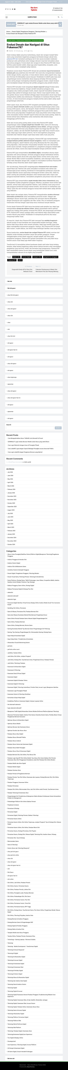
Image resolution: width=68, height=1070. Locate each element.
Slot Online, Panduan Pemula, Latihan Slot (19, 889)
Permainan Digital (12, 812)
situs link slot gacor (13, 295)
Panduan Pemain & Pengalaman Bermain (19, 773)
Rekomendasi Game (13, 841)
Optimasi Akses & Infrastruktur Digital (18, 720)
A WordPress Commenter (15, 462)
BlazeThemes (31, 1067)
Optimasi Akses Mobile (14, 723)
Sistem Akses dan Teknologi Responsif (18, 848)
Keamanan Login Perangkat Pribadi (17, 691)
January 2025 (11, 534)
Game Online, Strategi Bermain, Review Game (20, 625)
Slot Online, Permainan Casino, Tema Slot (19, 903)
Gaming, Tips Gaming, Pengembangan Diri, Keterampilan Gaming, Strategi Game (29, 632)
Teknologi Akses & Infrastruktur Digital (18, 977)
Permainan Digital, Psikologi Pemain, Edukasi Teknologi (23, 815)
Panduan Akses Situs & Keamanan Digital (19, 751)
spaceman (10, 384)
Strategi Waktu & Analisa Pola (16, 929)
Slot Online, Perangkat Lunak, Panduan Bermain (21, 893)
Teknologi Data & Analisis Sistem (17, 984)
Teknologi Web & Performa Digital (17, 1024)
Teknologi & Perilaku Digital (15, 970)
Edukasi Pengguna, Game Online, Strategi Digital (21, 585)
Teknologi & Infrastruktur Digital (16, 957)
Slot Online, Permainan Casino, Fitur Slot (19, 900)
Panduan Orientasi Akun (14, 770)
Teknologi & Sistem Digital (15, 974)
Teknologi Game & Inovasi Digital (17, 1010)
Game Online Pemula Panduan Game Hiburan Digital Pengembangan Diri (27, 618)
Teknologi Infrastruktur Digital (16, 1013)
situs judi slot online (13, 855)
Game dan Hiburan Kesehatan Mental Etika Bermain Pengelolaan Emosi (27, 615)
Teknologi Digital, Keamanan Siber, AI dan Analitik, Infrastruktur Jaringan (27, 1000)
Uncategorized (12, 1041)
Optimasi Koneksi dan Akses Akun (17, 730)
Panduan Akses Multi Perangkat (16, 748)
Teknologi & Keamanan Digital (16, 963)
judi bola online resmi (13, 649)
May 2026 (10, 479)
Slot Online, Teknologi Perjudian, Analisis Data (20, 915)
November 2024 (12, 541)
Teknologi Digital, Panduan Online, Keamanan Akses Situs (23, 1007)
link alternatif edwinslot (14, 704)
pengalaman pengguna (51, 257)
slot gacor (10, 343)
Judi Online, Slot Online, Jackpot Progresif (19, 656)
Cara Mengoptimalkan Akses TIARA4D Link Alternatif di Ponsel (25, 438)
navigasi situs (37, 257)
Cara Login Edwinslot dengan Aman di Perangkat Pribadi (23, 445)
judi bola (10, 646)
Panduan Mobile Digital (14, 767)
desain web (16, 257)
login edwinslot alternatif (14, 708)
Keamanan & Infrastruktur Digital (16, 666)
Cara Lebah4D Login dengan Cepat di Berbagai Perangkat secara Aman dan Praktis (41, 1)
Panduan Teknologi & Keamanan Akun (18, 793)
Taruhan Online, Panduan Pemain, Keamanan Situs (21, 936)
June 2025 (10, 517)
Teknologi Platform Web (14, 1020)
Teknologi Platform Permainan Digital (18, 1017)
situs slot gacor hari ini (14, 398)
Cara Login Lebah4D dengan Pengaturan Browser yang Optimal (25, 452)
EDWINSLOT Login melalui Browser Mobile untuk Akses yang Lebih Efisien (30, 23)
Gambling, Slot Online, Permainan (17, 608)
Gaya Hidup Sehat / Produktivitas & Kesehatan (20, 639)
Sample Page (32, 17)
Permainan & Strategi (13, 808)
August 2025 (11, 510)
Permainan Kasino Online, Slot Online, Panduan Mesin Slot (24, 827)
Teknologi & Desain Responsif (16, 950)
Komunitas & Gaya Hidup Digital (16, 697)
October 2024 (11, 544)
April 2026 (10, 482)
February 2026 (11, 489)
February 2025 (11, 530)
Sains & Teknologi (12, 844)
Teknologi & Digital (13, 953)
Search (8, 425)
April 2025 (10, 524)
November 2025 (12, 499)
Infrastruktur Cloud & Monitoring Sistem (19, 642)
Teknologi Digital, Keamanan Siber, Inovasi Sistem (21, 1003)
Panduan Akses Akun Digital (15, 734)
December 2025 (12, 496)
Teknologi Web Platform (14, 1027)
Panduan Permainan (13, 786)
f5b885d (11, 51)
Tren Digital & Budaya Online (15, 1038)
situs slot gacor (12, 309)
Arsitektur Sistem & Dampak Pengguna (18, 570)
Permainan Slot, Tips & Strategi (16, 838)
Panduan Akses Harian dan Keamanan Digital (20, 744)
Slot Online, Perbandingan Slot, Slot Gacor (19, 896)
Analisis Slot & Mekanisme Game (17, 566)
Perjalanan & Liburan (13, 805)
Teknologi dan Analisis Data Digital (17, 981)
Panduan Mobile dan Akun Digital (17, 763)
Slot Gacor (10, 872)
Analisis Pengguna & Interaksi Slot (17, 559)
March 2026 (11, 486)
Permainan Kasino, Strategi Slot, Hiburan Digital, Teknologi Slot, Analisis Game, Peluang (32, 834)
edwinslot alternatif (13, 596)
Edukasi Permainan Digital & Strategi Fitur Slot (20, 589)
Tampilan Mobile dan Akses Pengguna (18, 932)
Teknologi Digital (12, 988)
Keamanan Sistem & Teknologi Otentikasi (19, 694)
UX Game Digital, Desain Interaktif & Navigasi (20, 1051)
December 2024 (12, 537)
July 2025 (10, 513)
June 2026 (10, 475)
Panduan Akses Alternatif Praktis (17, 737)
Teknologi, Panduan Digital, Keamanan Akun (20, 1031)
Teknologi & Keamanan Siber (15, 967)
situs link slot (11, 336)
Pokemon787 (12, 260)
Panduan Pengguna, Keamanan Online (18, 782)
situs (9, 322)
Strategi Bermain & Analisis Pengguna (18, 919)
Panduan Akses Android (14, 741)
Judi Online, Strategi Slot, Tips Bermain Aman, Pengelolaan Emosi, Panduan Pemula (31, 660)
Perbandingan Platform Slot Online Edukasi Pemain (22, 801)
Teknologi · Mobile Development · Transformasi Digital (23, 946)
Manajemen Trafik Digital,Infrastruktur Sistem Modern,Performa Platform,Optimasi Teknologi (33, 711)
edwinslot (10, 592)
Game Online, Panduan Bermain (16, 622)
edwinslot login (12, 599)
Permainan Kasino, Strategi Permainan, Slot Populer (22, 831)
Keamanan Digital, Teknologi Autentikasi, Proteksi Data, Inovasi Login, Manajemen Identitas (33, 687)
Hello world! (27, 462)
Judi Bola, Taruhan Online (14, 653)
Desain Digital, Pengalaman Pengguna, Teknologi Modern (25, 40)
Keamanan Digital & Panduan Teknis (17, 680)
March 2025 (11, 527)
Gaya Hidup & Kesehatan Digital (16, 635)
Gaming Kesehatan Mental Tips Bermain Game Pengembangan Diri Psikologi (29, 629)
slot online (10, 879)
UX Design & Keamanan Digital (16, 1048)
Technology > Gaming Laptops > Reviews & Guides (21, 939)
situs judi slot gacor (13, 851)
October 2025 (11, 503)
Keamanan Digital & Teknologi (16, 684)
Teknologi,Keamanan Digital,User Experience (20, 1034)
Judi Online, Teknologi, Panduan (16, 663)
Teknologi (10, 943)
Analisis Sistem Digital (14, 563)
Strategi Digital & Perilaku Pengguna (17, 926)
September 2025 (12, 506)
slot (9, 329)
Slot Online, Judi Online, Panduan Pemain (19, 882)
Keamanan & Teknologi (14, 670)
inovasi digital (26, 257)
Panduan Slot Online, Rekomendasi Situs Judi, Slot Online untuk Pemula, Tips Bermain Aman (33, 789)
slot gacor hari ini (12, 350)
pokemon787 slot (12, 59)
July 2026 (10, 472)
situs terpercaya (12, 377)
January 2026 (11, 493)
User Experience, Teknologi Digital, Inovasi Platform (22, 1044)
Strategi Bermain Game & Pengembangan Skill (20, 922)
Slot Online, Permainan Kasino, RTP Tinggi (19, 906)
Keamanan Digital (12, 677)
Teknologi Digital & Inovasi (15, 991)
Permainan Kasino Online (14, 819)
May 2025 (10, 520)
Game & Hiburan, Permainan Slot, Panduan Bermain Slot (23, 611)
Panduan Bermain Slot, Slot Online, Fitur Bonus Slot (22, 754)
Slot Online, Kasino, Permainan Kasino (18, 886)
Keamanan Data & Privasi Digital (16, 673)
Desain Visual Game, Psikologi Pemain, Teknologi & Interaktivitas (26, 577)
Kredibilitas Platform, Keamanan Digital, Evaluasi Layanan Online (25, 701)
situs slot (10, 302)
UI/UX (20, 260)
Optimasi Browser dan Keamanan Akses (19, 727)
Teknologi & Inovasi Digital (15, 960)
